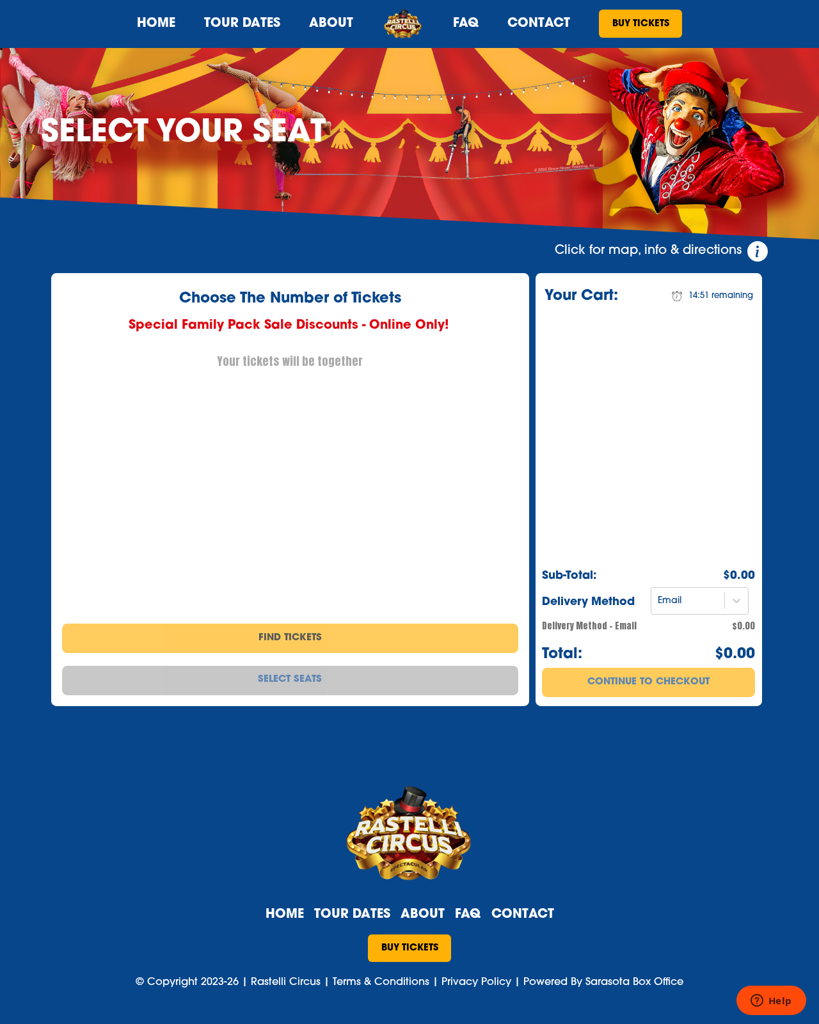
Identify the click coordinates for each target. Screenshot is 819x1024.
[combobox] (659, 601)
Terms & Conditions (381, 982)
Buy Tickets (640, 24)
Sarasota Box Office (634, 982)
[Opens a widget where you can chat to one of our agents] (771, 1002)
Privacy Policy (476, 982)
